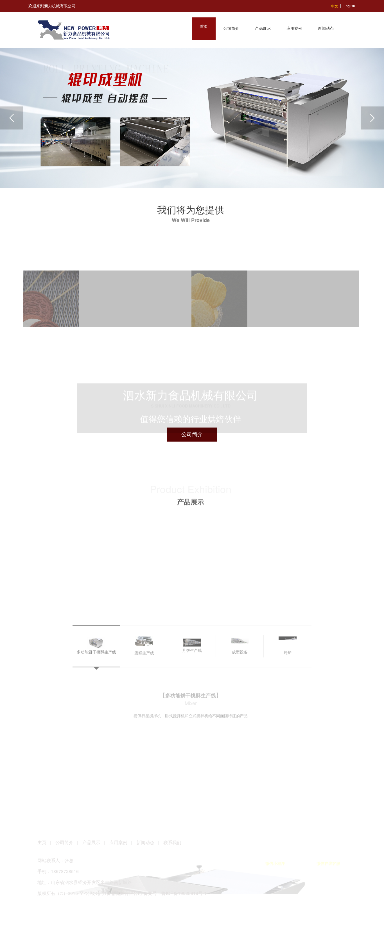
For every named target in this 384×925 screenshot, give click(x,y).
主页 (42, 842)
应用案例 (118, 842)
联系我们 (172, 842)
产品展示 (91, 842)
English (349, 6)
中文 (334, 6)
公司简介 (64, 842)
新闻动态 (145, 842)
